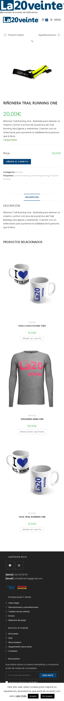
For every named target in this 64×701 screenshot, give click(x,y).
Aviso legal (13, 602)
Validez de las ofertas (19, 611)
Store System (14, 642)
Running (19, 172)
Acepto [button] (33, 696)
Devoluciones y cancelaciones (23, 607)
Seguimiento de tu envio (20, 646)
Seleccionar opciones (32, 431)
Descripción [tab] (32, 197)
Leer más (21, 696)
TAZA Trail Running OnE (32, 516)
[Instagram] (19, 565)
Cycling (32, 322)
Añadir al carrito (17, 161)
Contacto (13, 651)
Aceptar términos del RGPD (23, 682)
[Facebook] (10, 565)
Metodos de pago (17, 620)
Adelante (47, 675)
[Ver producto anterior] (5, 35)
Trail (52, 175)
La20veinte (35, 175)
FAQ (10, 638)
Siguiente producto (47, 35)
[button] (32, 41)
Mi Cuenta (13, 633)
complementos (21, 175)
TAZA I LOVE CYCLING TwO (32, 325)
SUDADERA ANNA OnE (32, 419)
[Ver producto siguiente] (59, 35)
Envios (11, 615)
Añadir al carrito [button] (32, 338)
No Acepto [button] (47, 696)
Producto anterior (16, 35)
